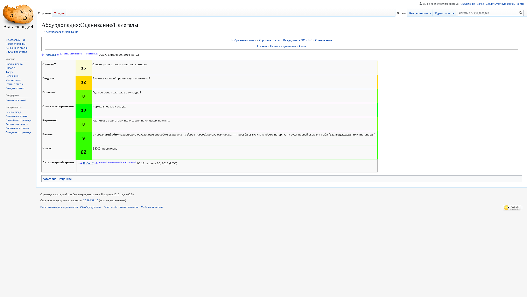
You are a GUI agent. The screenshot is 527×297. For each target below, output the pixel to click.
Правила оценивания (283, 46)
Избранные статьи (243, 40)
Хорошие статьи (270, 40)
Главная (262, 46)
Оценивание (323, 40)
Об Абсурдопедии (90, 207)
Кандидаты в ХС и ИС (297, 40)
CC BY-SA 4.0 (90, 200)
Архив (302, 46)
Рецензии (65, 178)
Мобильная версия (152, 207)
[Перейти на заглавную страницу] (18, 16)
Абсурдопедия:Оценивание (62, 32)
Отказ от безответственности (121, 207)
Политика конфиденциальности (59, 207)
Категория (49, 178)
